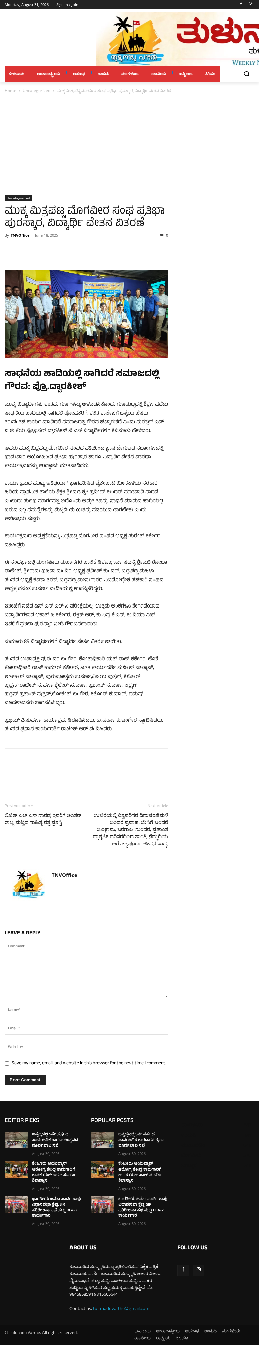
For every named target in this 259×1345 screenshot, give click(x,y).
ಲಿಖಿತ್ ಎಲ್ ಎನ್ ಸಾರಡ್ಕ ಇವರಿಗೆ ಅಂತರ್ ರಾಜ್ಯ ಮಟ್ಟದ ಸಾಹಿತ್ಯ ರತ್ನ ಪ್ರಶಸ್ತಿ (43, 818)
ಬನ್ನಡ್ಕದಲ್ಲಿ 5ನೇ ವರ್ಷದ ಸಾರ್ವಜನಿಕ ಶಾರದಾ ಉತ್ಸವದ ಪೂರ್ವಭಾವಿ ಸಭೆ (55, 1140)
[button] (246, 74)
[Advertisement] (129, 145)
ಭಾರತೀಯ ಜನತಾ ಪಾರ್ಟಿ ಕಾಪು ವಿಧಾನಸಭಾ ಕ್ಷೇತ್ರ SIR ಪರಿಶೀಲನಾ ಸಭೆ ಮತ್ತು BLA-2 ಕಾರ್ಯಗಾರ (56, 1207)
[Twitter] (27, 250)
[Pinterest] (42, 250)
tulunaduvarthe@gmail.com (121, 1308)
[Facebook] (241, 5)
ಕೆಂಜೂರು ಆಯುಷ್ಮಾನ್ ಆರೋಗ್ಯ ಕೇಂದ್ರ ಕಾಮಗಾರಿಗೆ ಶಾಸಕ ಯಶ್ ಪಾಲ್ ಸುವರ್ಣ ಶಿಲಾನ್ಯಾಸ (54, 1172)
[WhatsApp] (58, 250)
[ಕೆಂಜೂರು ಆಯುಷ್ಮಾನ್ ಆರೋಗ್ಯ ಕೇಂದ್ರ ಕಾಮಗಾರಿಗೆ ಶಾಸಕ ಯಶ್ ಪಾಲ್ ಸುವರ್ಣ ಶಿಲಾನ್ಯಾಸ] (16, 1169)
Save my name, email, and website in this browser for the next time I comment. (89, 1064)
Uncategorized (36, 90)
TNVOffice (20, 235)
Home (10, 90)
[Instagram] (250, 5)
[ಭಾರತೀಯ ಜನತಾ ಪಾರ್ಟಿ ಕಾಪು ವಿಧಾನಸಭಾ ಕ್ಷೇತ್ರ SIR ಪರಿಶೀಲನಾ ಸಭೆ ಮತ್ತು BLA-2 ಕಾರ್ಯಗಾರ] (16, 1204)
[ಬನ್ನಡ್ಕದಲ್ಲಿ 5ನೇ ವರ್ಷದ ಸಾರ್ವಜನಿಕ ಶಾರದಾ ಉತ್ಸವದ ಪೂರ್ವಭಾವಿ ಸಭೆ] (16, 1140)
